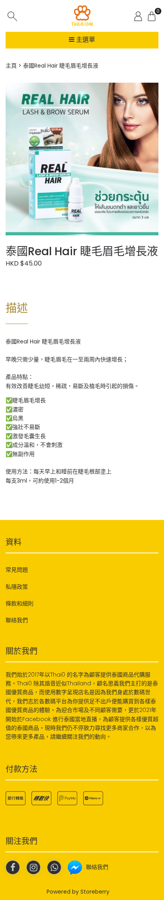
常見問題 (17, 570)
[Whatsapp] (54, 867)
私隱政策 (17, 587)
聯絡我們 (17, 620)
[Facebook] (13, 867)
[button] (151, 89)
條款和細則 (19, 603)
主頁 (11, 66)
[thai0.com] (82, 16)
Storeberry (94, 892)
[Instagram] (33, 867)
